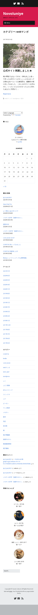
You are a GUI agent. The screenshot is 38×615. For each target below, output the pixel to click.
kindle (5, 358)
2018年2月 (6, 316)
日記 (4, 421)
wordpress (16, 98)
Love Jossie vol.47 (8, 238)
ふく (4, 381)
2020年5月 (6, 280)
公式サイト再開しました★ (17, 70)
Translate (18, 115)
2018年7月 (6, 307)
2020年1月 (6, 289)
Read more (7, 94)
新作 (22, 98)
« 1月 (4, 186)
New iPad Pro (7, 204)
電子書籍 (6, 448)
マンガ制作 (6, 408)
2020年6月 (6, 276)
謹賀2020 (6, 224)
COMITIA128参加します (10, 251)
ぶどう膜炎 (6, 385)
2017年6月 (6, 338)
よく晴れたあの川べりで (10, 211)
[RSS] (23, 3)
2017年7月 (6, 334)
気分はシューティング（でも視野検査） (15, 258)
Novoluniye (13, 13)
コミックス (6, 394)
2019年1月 (6, 302)
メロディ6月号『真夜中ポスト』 (13, 218)
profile (20, 142)
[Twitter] (14, 3)
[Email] (18, 3)
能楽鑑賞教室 (7, 444)
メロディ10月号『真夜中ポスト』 (13, 231)
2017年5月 (6, 343)
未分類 (5, 426)
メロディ (6, 412)
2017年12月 (7, 325)
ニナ (4, 399)
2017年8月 (6, 329)
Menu (8, 23)
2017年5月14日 (7, 39)
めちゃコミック (8, 390)
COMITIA (6, 354)
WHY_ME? (6, 372)
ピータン (6, 403)
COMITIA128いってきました (12, 244)
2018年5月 (6, 311)
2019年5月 (6, 298)
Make (10, 591)
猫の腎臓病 (6, 435)
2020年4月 (6, 285)
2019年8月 (6, 293)
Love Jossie (6, 363)
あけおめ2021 (7, 197)
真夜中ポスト (7, 439)
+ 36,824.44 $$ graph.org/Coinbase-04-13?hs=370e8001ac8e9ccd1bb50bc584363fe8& (17, 461)
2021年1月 (6, 271)
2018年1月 (6, 320)
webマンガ (8, 98)
